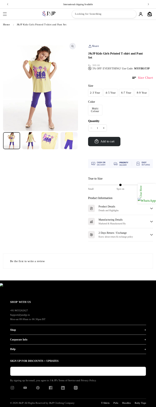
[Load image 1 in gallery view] (11, 140)
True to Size (95, 178)
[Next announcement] (148, 4)
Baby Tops (140, 402)
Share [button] (95, 45)
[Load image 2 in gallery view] (30, 140)
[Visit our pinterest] (38, 389)
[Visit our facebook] (50, 389)
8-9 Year (142, 92)
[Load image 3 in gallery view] (49, 140)
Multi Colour (95, 110)
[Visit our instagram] (12, 389)
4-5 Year (111, 92)
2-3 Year (95, 92)
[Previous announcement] (7, 4)
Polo (115, 402)
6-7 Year (126, 92)
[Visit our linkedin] (63, 388)
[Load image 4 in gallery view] (69, 140)
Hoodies (126, 402)
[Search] (150, 14)
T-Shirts (105, 402)
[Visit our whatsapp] (76, 388)
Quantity (94, 121)
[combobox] (104, 14)
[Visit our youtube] (25, 389)
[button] (4, 14)
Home (6, 24)
